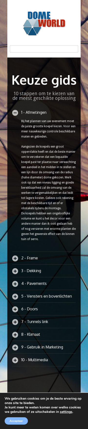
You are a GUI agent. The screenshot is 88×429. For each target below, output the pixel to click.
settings (66, 412)
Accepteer (16, 421)
